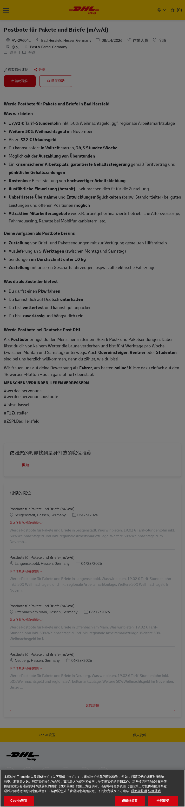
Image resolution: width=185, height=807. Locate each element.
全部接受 (163, 800)
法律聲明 (154, 791)
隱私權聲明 (139, 791)
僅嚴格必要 (130, 800)
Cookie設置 (18, 800)
